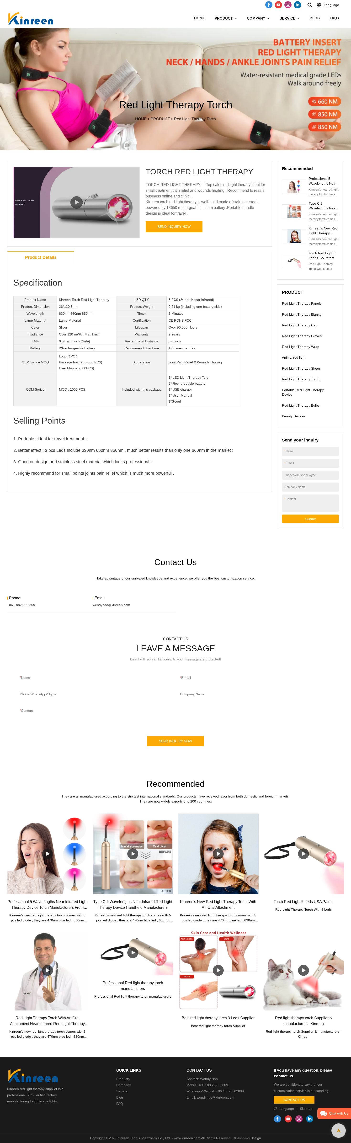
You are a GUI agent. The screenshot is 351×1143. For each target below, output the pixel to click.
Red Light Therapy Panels (301, 303)
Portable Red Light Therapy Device (303, 392)
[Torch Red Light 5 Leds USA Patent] (303, 853)
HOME (199, 18)
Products (123, 1079)
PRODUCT (224, 18)
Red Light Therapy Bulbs (300, 405)
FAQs (334, 18)
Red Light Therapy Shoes (301, 368)
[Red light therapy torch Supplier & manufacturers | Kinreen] (303, 970)
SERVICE (287, 18)
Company (124, 1085)
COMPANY (256, 18)
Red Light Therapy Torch (195, 119)
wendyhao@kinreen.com (111, 605)
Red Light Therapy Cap (299, 325)
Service (122, 1091)
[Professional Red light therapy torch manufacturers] (133, 952)
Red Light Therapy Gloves (302, 336)
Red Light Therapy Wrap (300, 347)
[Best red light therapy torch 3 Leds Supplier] (218, 970)
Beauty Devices (293, 416)
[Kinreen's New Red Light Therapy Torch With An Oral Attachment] (218, 853)
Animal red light (293, 357)
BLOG (315, 18)
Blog (119, 1097)
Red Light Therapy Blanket (302, 314)
